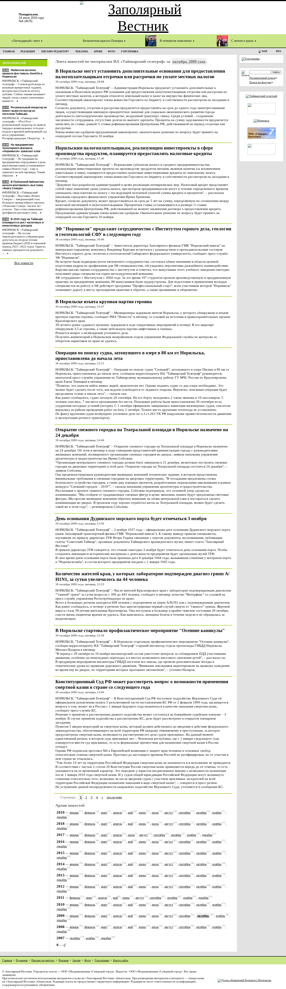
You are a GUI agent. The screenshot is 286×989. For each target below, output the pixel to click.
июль (155, 812)
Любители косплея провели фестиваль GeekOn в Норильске (22, 73)
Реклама (64, 960)
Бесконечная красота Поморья (103, 40)
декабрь (62, 817)
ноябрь (216, 812)
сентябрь (184, 812)
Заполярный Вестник (18, 971)
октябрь (201, 812)
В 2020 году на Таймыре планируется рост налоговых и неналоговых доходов (23, 222)
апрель (117, 812)
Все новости (23, 263)
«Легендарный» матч (26, 40)
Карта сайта (120, 960)
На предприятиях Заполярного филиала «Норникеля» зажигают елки (21, 148)
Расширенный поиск (262, 78)
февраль (89, 812)
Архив (76, 960)
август (168, 812)
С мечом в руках (242, 40)
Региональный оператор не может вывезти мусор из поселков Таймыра (24, 110)
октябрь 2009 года (188, 61)
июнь (142, 812)
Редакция (21, 960)
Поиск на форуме (260, 82)
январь (74, 812)
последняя (114, 797)
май (130, 812)
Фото (87, 960)
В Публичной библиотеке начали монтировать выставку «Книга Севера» (23, 185)
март (104, 812)
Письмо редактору (43, 960)
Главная (7, 960)
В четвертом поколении (176, 40)
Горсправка (102, 960)
